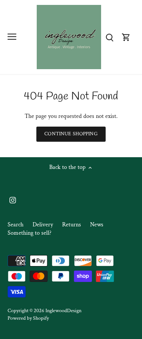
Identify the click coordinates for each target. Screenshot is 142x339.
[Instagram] (81, 214)
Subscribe (110, 189)
